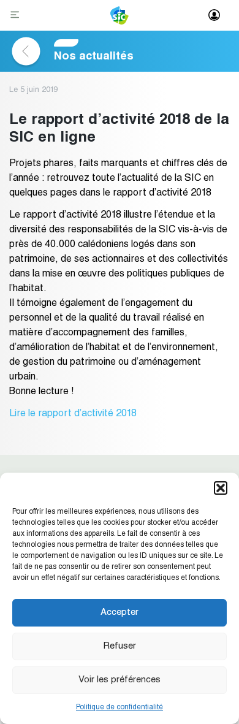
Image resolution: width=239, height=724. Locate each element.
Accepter (119, 612)
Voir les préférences (119, 680)
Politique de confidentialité (119, 707)
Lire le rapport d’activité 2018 (73, 414)
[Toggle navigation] (16, 16)
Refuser (119, 646)
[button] (220, 488)
